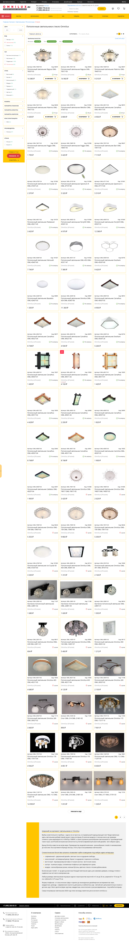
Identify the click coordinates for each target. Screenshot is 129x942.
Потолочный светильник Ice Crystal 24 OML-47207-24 (42, 185)
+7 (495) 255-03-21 (49, 10)
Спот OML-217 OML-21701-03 (105, 795)
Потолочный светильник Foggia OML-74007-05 (75, 147)
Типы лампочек (59, 933)
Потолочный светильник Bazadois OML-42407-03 (40, 299)
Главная (6, 22)
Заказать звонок (24, 905)
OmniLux (9, 132)
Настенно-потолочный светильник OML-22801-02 (40, 605)
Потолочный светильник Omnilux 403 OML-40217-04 (75, 681)
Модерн (9, 83)
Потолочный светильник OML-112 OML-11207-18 (42, 796)
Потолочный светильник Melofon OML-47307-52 (76, 108)
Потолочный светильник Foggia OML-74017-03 (41, 147)
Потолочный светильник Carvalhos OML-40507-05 (108, 299)
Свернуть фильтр (35, 34)
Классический (11, 80)
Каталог (7, 16)
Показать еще (76, 811)
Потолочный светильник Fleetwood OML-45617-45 (40, 223)
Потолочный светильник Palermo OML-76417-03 (42, 108)
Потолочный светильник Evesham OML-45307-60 (108, 261)
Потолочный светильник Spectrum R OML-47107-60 (75, 185)
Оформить (119, 905)
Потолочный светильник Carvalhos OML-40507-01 (40, 376)
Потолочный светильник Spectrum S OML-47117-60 (108, 185)
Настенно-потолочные (13, 55)
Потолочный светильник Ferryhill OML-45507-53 (109, 223)
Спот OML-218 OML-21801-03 (72, 795)
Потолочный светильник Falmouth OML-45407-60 (40, 261)
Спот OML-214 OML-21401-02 (72, 718)
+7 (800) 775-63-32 (49, 8)
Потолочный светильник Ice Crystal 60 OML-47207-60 (42, 567)
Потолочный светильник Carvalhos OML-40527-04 (40, 337)
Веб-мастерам (59, 924)
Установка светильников (61, 918)
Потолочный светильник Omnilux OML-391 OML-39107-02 (110, 567)
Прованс (9, 86)
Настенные (10, 58)
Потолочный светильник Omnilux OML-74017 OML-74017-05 (76, 490)
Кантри (9, 77)
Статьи (57, 931)
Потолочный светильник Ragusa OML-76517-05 (75, 70)
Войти (124, 2)
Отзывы (44, 2)
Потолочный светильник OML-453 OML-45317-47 (76, 261)
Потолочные (30, 22)
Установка (55, 2)
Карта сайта (34, 927)
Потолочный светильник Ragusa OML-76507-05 (42, 70)
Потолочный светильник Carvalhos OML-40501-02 (74, 414)
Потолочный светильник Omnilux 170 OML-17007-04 (75, 757)
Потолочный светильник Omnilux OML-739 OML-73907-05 (76, 528)
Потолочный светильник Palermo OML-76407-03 (110, 70)
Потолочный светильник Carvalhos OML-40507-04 (40, 452)
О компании (36, 913)
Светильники (20, 22)
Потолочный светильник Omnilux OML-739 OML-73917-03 (110, 528)
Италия (9, 142)
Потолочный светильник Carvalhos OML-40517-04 (74, 452)
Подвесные (11, 61)
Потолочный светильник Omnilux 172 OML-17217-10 (109, 719)
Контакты (91, 2)
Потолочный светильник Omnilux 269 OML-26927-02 (41, 719)
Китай (9, 145)
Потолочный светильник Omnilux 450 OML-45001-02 (109, 643)
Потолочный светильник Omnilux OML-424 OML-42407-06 (76, 299)
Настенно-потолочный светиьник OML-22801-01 (110, 605)
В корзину (49, 78)
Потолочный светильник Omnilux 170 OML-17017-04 (41, 757)
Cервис (57, 913)
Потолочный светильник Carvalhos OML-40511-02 (74, 376)
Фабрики (33, 918)
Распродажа (34, 922)
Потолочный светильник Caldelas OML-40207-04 (42, 490)
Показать (12, 156)
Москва (46, 5)
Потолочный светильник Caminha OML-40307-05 (110, 452)
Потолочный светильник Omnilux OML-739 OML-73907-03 (42, 528)
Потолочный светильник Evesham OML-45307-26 (108, 337)
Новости (57, 929)
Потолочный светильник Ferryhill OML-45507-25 (76, 223)
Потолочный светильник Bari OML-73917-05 (108, 147)
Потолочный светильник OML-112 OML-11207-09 (110, 757)
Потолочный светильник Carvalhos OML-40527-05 (74, 337)
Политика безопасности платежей (88, 926)
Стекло (37, 41)
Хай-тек (9, 92)
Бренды (79, 2)
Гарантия (23, 2)
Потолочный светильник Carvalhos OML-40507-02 (108, 414)
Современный (11, 89)
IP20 (8, 122)
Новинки (33, 924)
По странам (34, 920)
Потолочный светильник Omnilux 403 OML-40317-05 (41, 681)
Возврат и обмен (59, 922)
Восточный (10, 74)
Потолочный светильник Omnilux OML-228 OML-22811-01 (42, 643)
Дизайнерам (68, 2)
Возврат (34, 2)
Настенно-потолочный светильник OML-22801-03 (74, 605)
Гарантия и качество (60, 920)
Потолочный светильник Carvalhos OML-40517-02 (40, 414)
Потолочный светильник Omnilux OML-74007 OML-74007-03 (110, 490)
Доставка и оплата (9, 2)
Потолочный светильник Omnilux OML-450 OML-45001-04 (76, 567)
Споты (9, 45)
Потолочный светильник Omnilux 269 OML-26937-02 (109, 681)
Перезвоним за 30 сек (74, 5)
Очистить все (119, 38)
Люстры (10, 39)
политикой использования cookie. (88, 934)
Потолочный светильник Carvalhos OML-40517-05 (108, 108)
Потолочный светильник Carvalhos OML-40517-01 (108, 376)
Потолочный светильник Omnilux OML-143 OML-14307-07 (76, 643)
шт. (107, 905)
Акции (33, 926)
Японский (9, 95)
